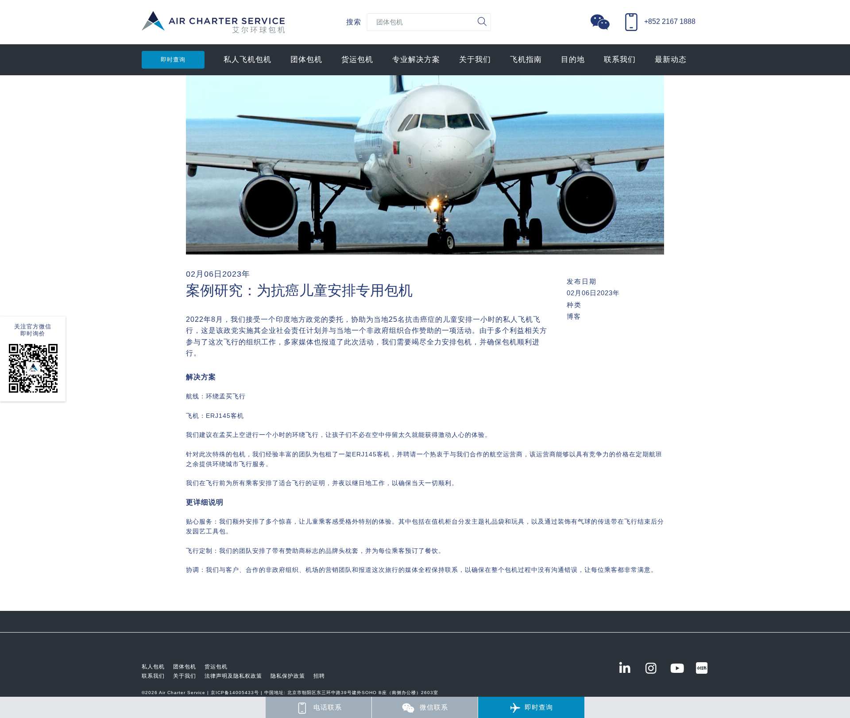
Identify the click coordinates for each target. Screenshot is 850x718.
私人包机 (153, 667)
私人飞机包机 (247, 59)
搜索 (353, 22)
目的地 (573, 59)
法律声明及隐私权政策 (233, 676)
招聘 (319, 676)
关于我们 (475, 59)
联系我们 (620, 59)
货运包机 (357, 59)
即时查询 (173, 59)
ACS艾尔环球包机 (213, 26)
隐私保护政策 (287, 676)
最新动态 (671, 59)
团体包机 (306, 59)
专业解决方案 (416, 59)
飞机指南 (526, 59)
